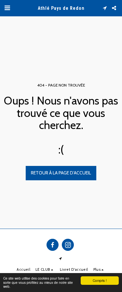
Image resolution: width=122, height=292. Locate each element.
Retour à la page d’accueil (61, 173)
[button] (7, 8)
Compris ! (100, 280)
